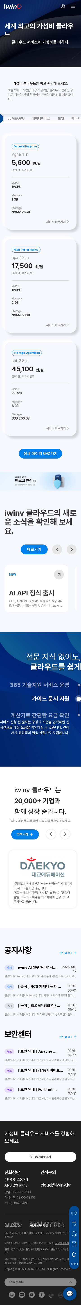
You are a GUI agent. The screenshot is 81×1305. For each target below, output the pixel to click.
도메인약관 (59, 1225)
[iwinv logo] (13, 6)
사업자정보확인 (63, 1243)
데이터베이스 (41, 118)
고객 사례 (22, 834)
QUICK (74, 1264)
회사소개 (34, 1222)
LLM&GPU (16, 118)
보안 (61, 118)
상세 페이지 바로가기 (40, 453)
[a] (63, 6)
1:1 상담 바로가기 (40, 1157)
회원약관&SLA (52, 1222)
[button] (57, 549)
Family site (16, 1282)
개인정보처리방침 (39, 1225)
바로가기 (34, 549)
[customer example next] (65, 834)
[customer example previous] (51, 834)
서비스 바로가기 (56, 222)
